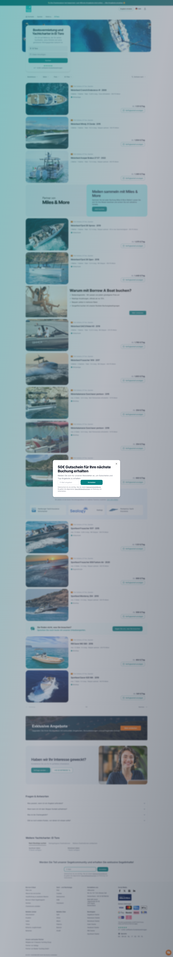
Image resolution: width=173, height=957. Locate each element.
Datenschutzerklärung (93, 487)
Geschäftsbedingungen (82, 489)
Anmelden (92, 482)
